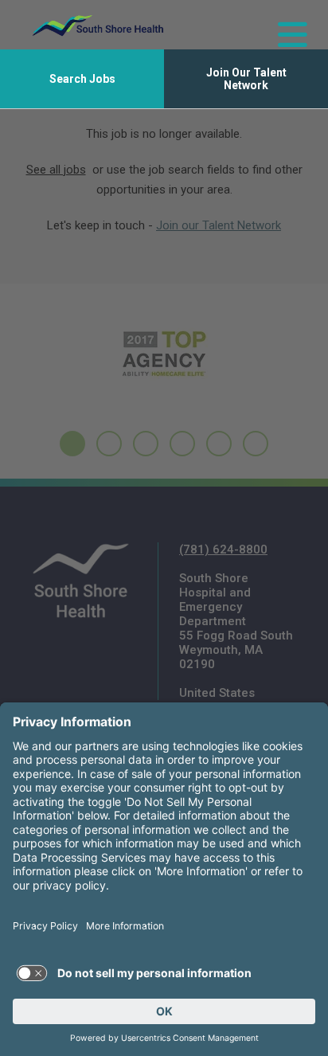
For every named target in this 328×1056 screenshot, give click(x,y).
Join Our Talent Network (246, 79)
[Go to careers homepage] (98, 25)
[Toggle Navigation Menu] (285, 25)
